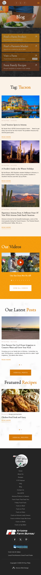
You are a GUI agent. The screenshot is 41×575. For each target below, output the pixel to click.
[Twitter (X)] (20, 3)
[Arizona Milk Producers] (20, 547)
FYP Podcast (20, 480)
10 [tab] (29, 280)
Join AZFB (20, 493)
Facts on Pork (20, 509)
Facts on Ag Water (20, 525)
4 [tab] (17, 280)
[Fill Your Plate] (4, 3)
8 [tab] (25, 280)
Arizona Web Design (22, 568)
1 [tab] (11, 280)
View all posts (21, 372)
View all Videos (20, 288)
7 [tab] (23, 280)
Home (20, 471)
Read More (6, 137)
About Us (20, 474)
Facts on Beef (20, 506)
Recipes (20, 477)
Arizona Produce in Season (20, 496)
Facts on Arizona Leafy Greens (20, 515)
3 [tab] (15, 280)
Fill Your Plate (26, 563)
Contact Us (20, 490)
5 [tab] (19, 280)
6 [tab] (21, 280)
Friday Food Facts (20, 502)
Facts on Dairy (20, 512)
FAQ (20, 483)
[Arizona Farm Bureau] (20, 532)
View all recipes (20, 437)
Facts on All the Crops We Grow (20, 518)
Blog (20, 487)
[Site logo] (20, 461)
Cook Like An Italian (14, 552)
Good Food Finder (27, 555)
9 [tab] (27, 280)
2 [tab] (13, 280)
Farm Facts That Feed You (20, 499)
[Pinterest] (24, 3)
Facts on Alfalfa (20, 521)
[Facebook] (16, 3)
